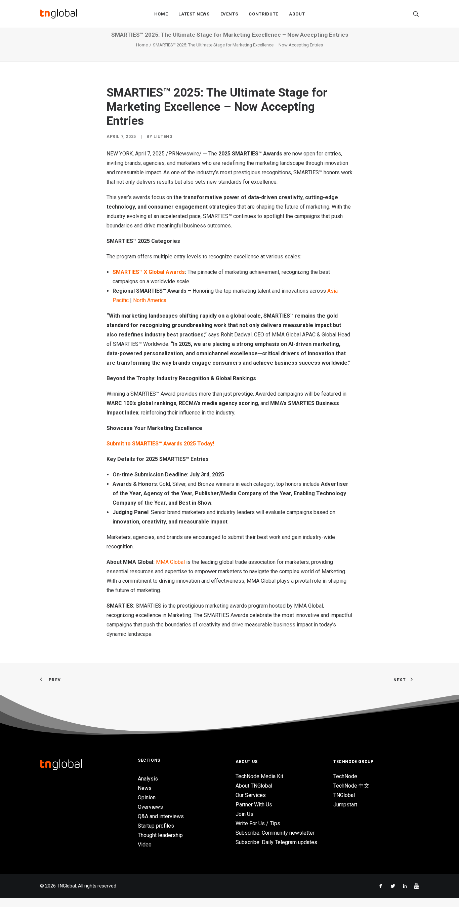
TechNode (345, 776)
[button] (416, 14)
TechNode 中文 (351, 786)
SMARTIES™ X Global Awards (149, 272)
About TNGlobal (254, 786)
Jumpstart (345, 804)
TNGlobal (344, 795)
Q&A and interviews (161, 816)
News (145, 788)
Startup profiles (156, 826)
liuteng (163, 136)
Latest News (193, 13)
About (297, 13)
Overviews (150, 807)
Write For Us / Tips (258, 823)
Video (145, 844)
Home (161, 13)
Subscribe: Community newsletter (275, 833)
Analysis (148, 778)
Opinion (147, 797)
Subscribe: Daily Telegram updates (276, 842)
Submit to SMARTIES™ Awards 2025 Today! (160, 443)
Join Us (244, 814)
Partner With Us (254, 804)
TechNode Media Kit (259, 776)
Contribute (263, 13)
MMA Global (170, 562)
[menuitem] (161, 14)
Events (229, 13)
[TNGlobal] (58, 14)
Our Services (251, 795)
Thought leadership (160, 835)
